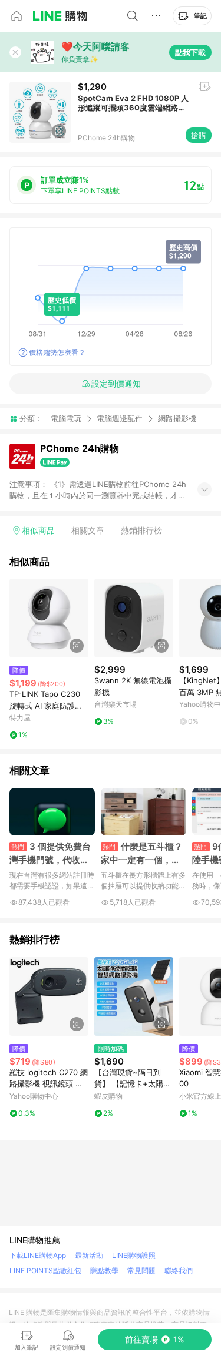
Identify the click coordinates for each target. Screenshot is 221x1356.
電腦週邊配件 (120, 418)
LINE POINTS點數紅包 (45, 1270)
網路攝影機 (177, 418)
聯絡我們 (178, 1270)
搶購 (198, 135)
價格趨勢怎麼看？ (57, 352)
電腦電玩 (66, 418)
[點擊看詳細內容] (48, 618)
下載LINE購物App (37, 1255)
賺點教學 (104, 1270)
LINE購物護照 (134, 1255)
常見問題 (141, 1270)
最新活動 (89, 1255)
